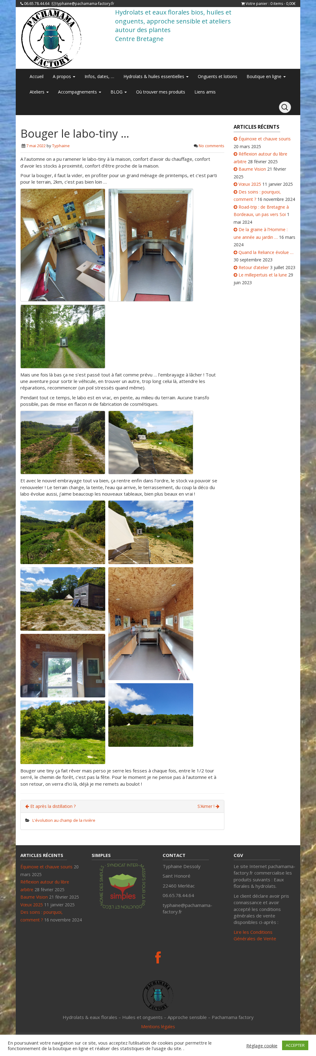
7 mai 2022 (36, 145)
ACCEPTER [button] (295, 1045)
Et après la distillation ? (52, 806)
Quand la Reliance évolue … (266, 252)
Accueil (37, 76)
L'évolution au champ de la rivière (63, 820)
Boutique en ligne (265, 76)
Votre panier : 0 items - (271, 3)
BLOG (117, 92)
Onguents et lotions (217, 76)
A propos (62, 76)
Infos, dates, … (99, 76)
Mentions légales (158, 1026)
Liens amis (205, 92)
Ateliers (38, 92)
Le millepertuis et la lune (263, 275)
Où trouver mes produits (160, 92)
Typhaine (61, 145)
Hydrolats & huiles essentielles (154, 76)
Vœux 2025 (250, 184)
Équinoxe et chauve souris (265, 139)
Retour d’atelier (254, 267)
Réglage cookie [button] (261, 1045)
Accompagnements (78, 92)
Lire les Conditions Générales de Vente (255, 935)
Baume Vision (252, 169)
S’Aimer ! (207, 806)
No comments (211, 145)
